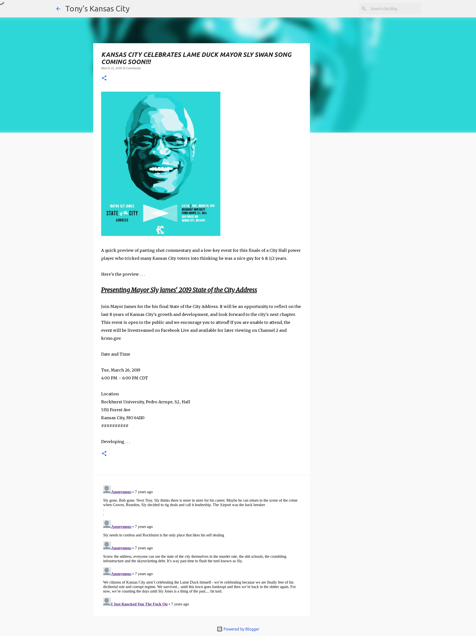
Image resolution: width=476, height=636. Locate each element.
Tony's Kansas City (97, 8)
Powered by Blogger (241, 629)
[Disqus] (201, 545)
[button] (104, 78)
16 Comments (131, 68)
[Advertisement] (350, 222)
